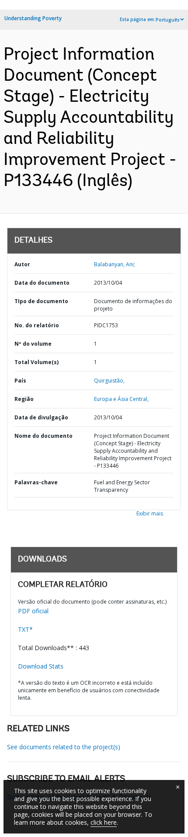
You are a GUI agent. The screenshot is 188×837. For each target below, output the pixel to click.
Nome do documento (43, 436)
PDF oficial (33, 611)
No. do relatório (36, 325)
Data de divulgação (41, 417)
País (20, 380)
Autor (22, 264)
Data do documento (42, 282)
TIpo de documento (41, 301)
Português (168, 20)
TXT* (25, 629)
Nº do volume (33, 343)
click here (104, 822)
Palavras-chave (36, 482)
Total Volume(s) (36, 362)
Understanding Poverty (33, 18)
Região (24, 399)
